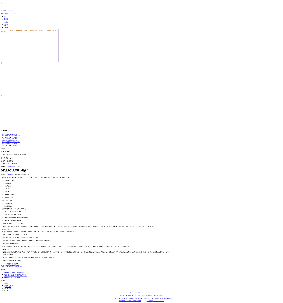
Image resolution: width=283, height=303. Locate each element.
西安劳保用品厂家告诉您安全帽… (11, 142)
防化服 (11, 30)
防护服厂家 (8, 287)
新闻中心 (12, 166)
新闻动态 (6, 19)
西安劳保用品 (129, 298)
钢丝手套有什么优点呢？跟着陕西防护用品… (15, 272)
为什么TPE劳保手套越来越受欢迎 (14, 266)
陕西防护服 (8, 288)
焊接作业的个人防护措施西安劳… (11, 145)
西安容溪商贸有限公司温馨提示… (11, 137)
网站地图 (10, 10)
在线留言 (3, 10)
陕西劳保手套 (137, 301)
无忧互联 (149, 301)
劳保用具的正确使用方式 (12, 265)
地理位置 (6, 25)
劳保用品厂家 (10, 174)
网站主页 (130, 293)
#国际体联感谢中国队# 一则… (10, 140)
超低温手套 (42, 30)
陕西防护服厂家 (9, 285)
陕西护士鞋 (136, 298)
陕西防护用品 (149, 298)
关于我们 (6, 18)
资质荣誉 (6, 22)
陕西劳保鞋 (156, 298)
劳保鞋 (25, 30)
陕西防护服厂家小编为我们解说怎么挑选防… (15, 274)
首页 (5, 16)
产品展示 (6, 21)
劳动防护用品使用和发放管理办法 (11, 135)
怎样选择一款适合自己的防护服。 (12, 277)
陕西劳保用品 (122, 298)
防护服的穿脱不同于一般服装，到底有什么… (15, 276)
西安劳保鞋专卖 (123, 301)
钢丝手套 (49, 30)
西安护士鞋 (143, 298)
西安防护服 (8, 290)
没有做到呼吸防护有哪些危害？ (10, 139)
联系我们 (6, 24)
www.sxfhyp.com (130, 295)
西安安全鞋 (169, 298)
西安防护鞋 (162, 298)
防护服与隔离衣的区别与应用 (9, 134)
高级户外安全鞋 (33, 30)
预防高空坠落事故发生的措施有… (11, 143)
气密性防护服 (19, 30)
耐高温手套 (56, 30)
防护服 (7, 283)
